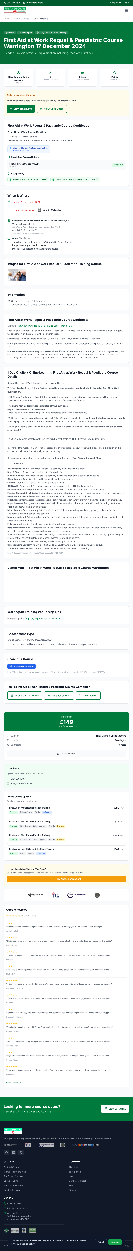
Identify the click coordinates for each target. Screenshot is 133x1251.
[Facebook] (6, 1152)
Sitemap (73, 1190)
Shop (71, 1185)
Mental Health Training (15, 1171)
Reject (101, 1242)
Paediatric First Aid (21, 150)
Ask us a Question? (58, 695)
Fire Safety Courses (13, 1176)
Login (126, 2)
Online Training (11, 1180)
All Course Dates (54, 108)
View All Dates (117, 1108)
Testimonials (75, 1171)
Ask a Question (68, 753)
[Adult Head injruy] (17, 275)
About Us (73, 1167)
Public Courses (21, 18)
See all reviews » (13, 1083)
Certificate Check (77, 1180)
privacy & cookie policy (22, 1243)
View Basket (90, 695)
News (71, 1176)
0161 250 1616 (14, 2)
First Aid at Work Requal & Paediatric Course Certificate (44, 325)
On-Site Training (12, 1190)
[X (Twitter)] (21, 1152)
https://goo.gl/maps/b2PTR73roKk (43, 618)
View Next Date (23, 108)
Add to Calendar (52, 210)
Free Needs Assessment (68, 879)
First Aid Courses (12, 1167)
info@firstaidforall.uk (36, 2)
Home (7, 18)
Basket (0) (116, 2)
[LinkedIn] (13, 1152)
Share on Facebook (23, 666)
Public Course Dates (27, 695)
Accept (115, 1242)
